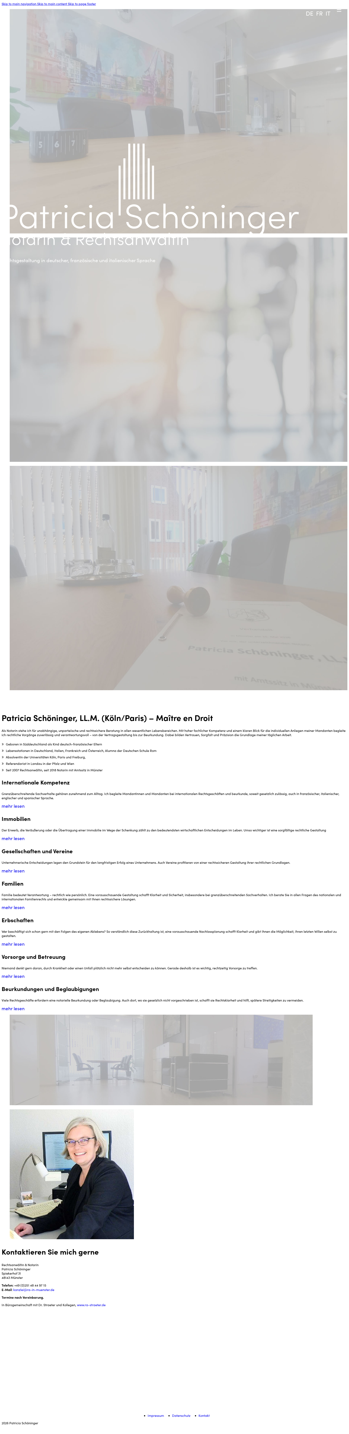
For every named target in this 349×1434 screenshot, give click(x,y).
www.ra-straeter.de (91, 1305)
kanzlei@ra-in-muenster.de (33, 1290)
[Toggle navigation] (301, 3)
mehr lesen (13, 806)
